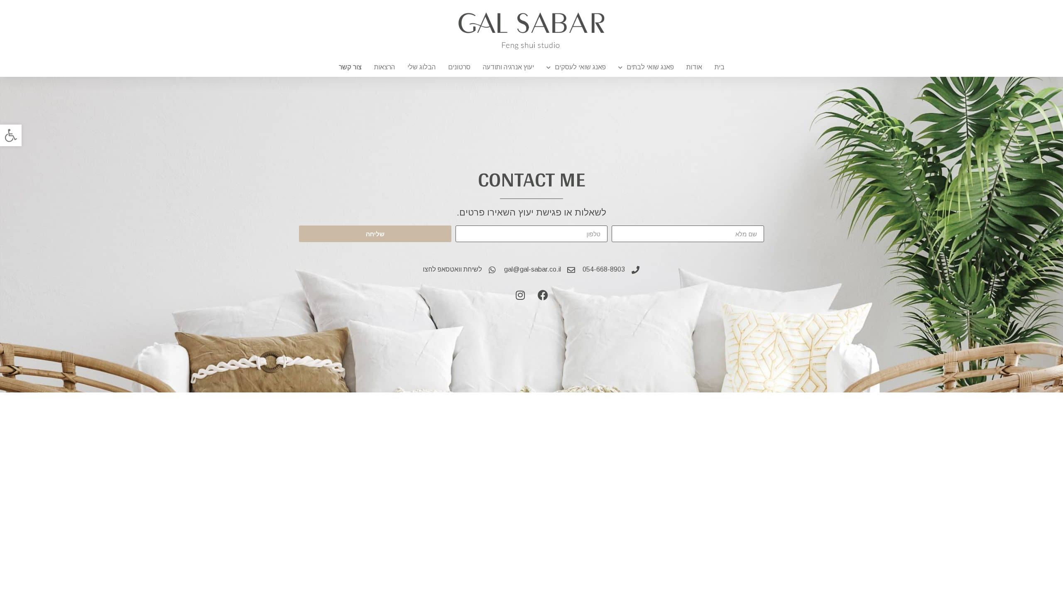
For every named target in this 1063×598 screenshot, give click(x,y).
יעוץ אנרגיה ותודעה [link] (508, 67)
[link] (11, 135)
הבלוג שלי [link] (421, 67)
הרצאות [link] (384, 67)
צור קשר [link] (350, 67)
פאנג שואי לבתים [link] (650, 67)
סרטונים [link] (459, 67)
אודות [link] (694, 67)
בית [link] (720, 67)
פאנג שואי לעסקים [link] (580, 67)
